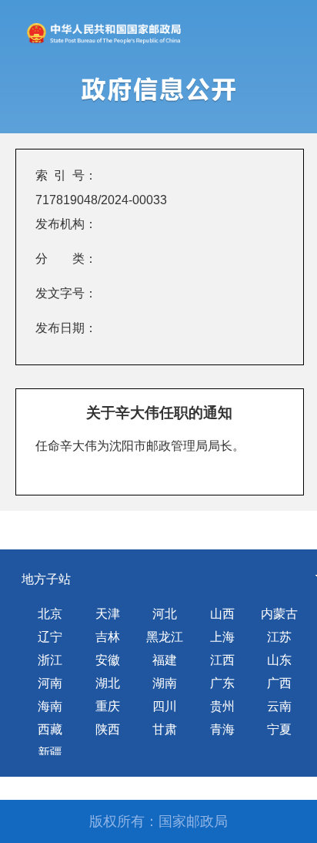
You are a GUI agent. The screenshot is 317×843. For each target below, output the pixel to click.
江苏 (279, 636)
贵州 (222, 706)
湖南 (164, 683)
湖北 (107, 683)
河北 (164, 613)
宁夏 (279, 729)
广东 (222, 683)
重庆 (107, 706)
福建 (164, 660)
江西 (222, 660)
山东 (279, 660)
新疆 (50, 752)
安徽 (107, 660)
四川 (164, 706)
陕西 (107, 729)
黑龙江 (164, 636)
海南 (50, 706)
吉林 (107, 636)
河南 (50, 683)
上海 (222, 636)
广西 (279, 683)
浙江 (50, 660)
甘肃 (164, 729)
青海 (222, 729)
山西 (222, 613)
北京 (50, 613)
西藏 (50, 729)
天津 (107, 613)
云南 (279, 706)
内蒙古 (279, 613)
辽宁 (50, 636)
